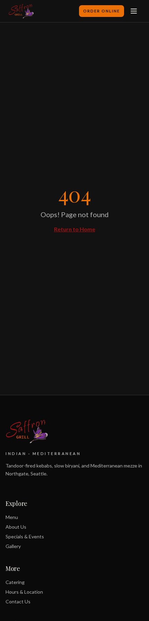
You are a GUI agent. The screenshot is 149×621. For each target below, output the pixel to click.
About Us (16, 527)
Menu (12, 517)
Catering (15, 582)
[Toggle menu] (134, 11)
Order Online (101, 11)
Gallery (13, 546)
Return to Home (74, 229)
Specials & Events (25, 536)
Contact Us (18, 601)
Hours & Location (24, 592)
